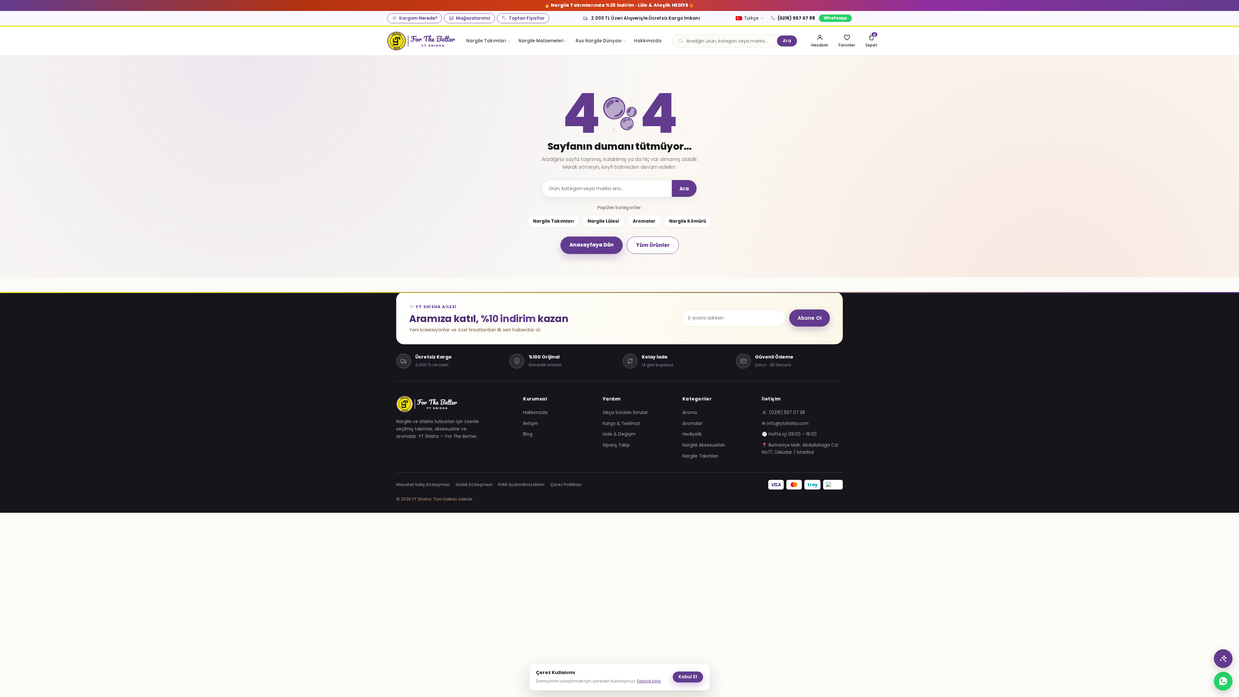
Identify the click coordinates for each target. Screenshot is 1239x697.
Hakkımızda (647, 41)
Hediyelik (692, 434)
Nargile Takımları (486, 41)
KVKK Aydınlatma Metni (521, 484)
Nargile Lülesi (603, 221)
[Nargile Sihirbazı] (1223, 658)
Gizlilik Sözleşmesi (474, 484)
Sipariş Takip (616, 445)
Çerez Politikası (565, 484)
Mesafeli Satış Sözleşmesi (423, 484)
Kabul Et (688, 677)
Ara (787, 41)
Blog (527, 434)
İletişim (530, 423)
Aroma (689, 412)
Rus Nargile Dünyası (599, 41)
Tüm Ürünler (653, 245)
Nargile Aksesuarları (703, 445)
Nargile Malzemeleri (541, 41)
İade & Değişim (619, 434)
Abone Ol (809, 318)
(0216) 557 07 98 (796, 18)
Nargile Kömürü (687, 221)
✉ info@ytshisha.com (785, 423)
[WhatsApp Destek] (1223, 681)
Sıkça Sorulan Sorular (625, 412)
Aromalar (644, 221)
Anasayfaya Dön (591, 244)
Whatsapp (835, 18)
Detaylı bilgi (649, 681)
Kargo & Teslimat (621, 423)
